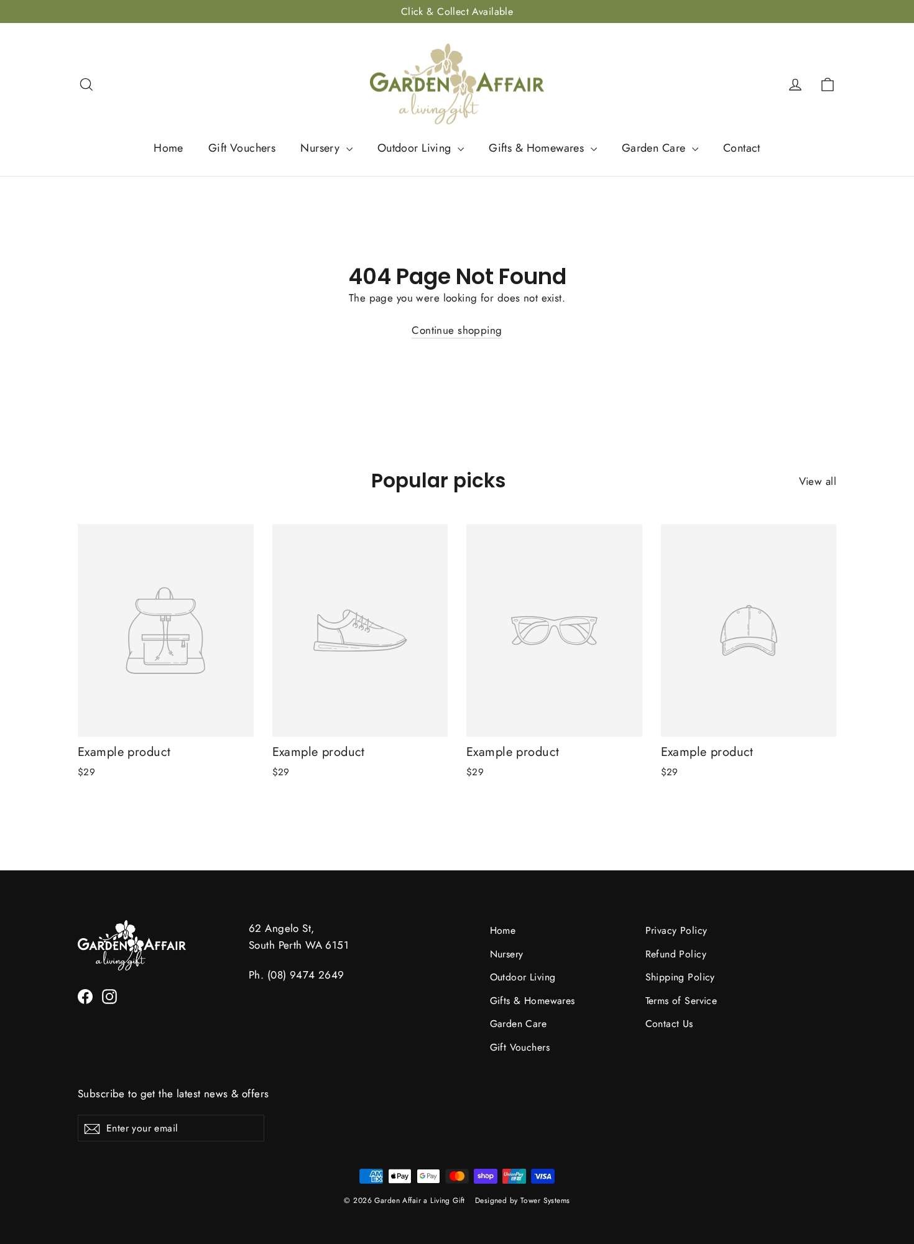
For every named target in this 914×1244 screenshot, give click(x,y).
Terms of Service (681, 1000)
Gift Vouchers (242, 148)
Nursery (321, 148)
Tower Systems (545, 1200)
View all (817, 481)
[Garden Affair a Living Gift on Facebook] (85, 995)
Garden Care (655, 148)
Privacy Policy (676, 930)
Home (168, 148)
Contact (741, 148)
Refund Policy (676, 954)
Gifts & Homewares (538, 148)
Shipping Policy (680, 977)
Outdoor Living (416, 148)
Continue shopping (457, 330)
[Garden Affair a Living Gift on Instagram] (109, 995)
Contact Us (669, 1023)
